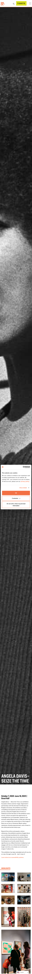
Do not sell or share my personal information (16, 504)
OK (16, 493)
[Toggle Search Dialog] (14, 4)
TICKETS (21, 3)
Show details (23, 487)
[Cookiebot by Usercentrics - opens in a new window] (23, 467)
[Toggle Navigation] (30, 3)
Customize (15, 498)
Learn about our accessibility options (12, 857)
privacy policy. (25, 481)
